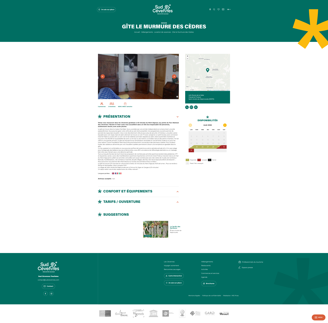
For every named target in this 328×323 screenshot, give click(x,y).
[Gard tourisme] (209, 314)
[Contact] (223, 9)
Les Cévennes (169, 262)
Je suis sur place (107, 10)
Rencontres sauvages (172, 269)
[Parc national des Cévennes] (168, 313)
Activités (204, 269)
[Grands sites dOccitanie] (182, 314)
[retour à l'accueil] (163, 9)
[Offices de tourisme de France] (195, 313)
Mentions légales (194, 295)
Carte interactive (175, 276)
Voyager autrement (171, 266)
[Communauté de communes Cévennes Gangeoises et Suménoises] (105, 313)
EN (228, 11)
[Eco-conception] (210, 9)
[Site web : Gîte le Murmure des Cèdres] (196, 107)
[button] (207, 70)
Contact (50, 286)
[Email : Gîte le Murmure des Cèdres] (191, 107)
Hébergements (207, 262)
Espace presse (247, 267)
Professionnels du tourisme (252, 262)
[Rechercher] (214, 9)
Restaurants (206, 266)
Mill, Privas (235, 295)
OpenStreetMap (216, 90)
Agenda (204, 277)
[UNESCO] (153, 314)
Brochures (210, 283)
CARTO (228, 90)
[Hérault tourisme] (224, 314)
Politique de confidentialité (211, 295)
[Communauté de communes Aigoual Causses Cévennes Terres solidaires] (121, 314)
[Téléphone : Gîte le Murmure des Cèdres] (187, 107)
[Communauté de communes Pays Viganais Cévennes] (138, 313)
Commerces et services (210, 273)
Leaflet (210, 90)
